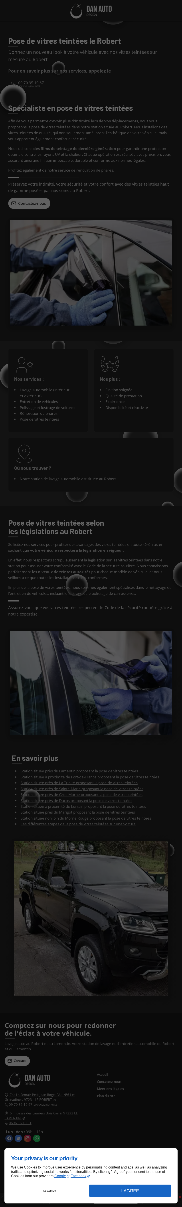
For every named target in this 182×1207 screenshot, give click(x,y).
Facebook (78, 1176)
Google (60, 1176)
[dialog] (91, 1175)
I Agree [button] (130, 1190)
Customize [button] (49, 1190)
